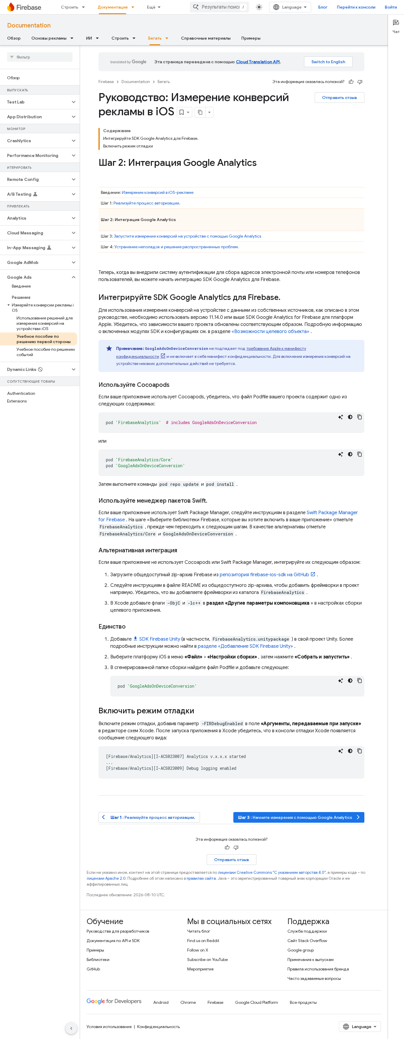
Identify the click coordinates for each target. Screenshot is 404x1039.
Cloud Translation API (258, 61)
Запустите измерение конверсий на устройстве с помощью (187, 236)
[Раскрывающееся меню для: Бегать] (168, 38)
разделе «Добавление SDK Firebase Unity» (245, 646)
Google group (300, 950)
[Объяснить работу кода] (340, 417)
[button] (35, 102)
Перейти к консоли (356, 7)
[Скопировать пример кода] (359, 417)
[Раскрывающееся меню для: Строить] (85, 7)
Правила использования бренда (318, 969)
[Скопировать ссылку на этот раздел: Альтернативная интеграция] (183, 550)
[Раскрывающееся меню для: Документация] (134, 7)
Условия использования (109, 1026)
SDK (159, 639)
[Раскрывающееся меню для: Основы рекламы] (74, 38)
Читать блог (198, 931)
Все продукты (303, 1002)
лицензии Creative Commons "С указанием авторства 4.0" (272, 872)
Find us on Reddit (203, 940)
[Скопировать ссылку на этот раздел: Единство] (132, 626)
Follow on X (197, 950)
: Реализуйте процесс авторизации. (148, 817)
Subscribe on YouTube (207, 959)
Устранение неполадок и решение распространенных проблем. (176, 246)
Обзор (14, 38)
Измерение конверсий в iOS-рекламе (157, 192)
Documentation (29, 25)
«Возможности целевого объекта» (270, 332)
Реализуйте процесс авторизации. (147, 203)
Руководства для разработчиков (118, 931)
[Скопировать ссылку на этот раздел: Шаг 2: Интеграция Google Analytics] (263, 163)
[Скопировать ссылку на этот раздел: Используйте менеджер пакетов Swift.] (213, 500)
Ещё (151, 7)
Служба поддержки (307, 931)
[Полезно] (351, 81)
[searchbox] (39, 57)
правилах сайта (201, 878)
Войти (391, 7)
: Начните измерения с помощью (299, 817)
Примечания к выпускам (310, 959)
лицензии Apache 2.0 (106, 878)
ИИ (89, 38)
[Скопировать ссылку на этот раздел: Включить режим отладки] (200, 711)
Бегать (154, 38)
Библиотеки (98, 959)
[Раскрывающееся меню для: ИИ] (99, 38)
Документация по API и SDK (113, 940)
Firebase (106, 81)
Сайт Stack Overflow (307, 940)
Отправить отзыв (339, 97)
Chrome (188, 1002)
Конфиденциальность (158, 1026)
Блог (322, 7)
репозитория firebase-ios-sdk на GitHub (264, 575)
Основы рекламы (49, 38)
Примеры (251, 38)
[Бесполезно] (359, 81)
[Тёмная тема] (350, 417)
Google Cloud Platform (256, 1002)
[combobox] (219, 7)
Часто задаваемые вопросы (314, 978)
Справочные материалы (206, 38)
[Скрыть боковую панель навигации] (71, 1028)
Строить (69, 7)
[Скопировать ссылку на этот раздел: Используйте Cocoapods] (175, 385)
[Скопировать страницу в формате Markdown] (200, 112)
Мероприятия (200, 969)
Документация (112, 7)
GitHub (93, 969)
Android (161, 1002)
